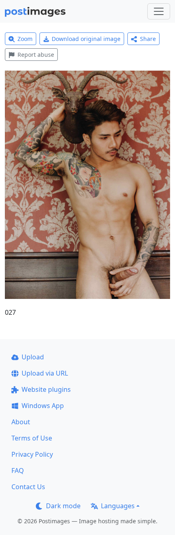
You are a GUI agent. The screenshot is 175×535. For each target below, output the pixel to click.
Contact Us (28, 486)
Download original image (86, 39)
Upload (33, 356)
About (20, 421)
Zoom (25, 39)
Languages (118, 505)
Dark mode (63, 505)
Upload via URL (45, 373)
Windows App (43, 405)
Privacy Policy (32, 454)
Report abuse (36, 54)
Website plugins (46, 389)
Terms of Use (31, 438)
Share (148, 39)
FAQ (17, 470)
